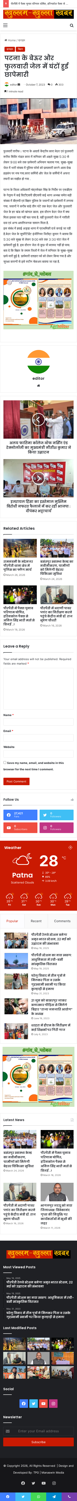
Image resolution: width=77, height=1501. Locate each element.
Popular (12, 921)
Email (8, 731)
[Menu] (5, 25)
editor (13, 84)
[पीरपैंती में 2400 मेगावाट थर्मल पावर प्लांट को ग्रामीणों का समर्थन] (62, 1358)
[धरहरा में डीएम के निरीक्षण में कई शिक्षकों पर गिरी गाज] (16, 1031)
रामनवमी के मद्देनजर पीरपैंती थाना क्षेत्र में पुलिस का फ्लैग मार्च (18, 565)
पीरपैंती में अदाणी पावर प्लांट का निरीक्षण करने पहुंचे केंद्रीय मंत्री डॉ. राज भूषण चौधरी (56, 614)
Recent (36, 921)
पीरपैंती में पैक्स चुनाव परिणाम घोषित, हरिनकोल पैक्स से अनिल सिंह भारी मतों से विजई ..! (19, 616)
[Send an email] (19, 84)
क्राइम (21, 40)
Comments (62, 921)
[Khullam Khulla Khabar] (38, 14)
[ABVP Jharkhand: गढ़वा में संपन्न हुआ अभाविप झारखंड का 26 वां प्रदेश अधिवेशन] (14, 1372)
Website (9, 747)
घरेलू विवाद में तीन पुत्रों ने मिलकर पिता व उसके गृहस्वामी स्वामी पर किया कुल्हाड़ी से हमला (48, 982)
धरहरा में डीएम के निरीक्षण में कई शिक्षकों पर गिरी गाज (50, 1027)
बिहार (20, 49)
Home (11, 40)
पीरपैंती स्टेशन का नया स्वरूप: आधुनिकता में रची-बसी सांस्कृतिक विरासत (51, 959)
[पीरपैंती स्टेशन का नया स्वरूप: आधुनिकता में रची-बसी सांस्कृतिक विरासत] (16, 961)
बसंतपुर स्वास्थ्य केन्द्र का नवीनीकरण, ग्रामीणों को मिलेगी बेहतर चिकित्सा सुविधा (56, 567)
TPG (36, 1472)
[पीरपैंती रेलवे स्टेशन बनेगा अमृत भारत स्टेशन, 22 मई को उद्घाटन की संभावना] (16, 941)
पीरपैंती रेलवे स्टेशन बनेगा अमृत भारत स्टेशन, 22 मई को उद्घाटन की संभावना (51, 939)
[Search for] (72, 25)
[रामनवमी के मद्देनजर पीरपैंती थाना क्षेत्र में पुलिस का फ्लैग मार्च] (20, 548)
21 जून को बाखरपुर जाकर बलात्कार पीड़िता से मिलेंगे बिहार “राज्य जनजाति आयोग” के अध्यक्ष (52, 1007)
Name (8, 715)
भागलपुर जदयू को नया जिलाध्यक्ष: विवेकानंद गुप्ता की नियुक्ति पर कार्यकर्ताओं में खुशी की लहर (56, 1214)
